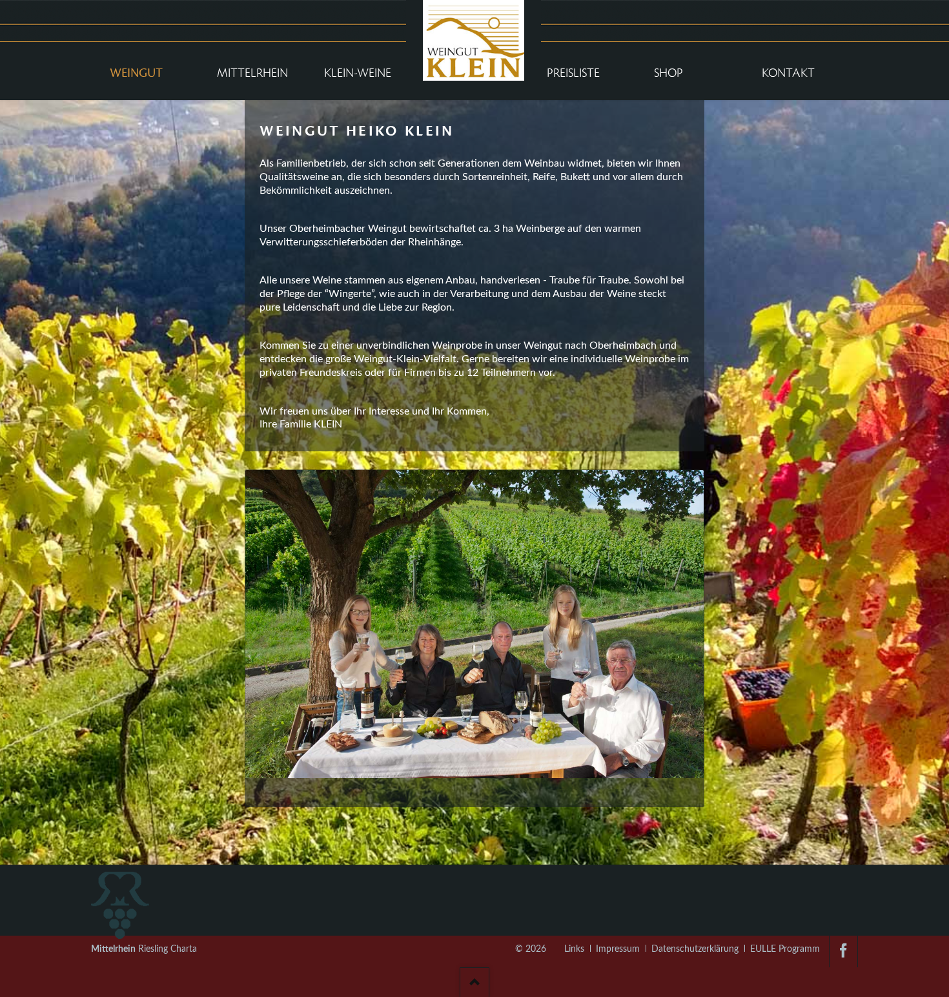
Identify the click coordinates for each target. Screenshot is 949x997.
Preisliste (573, 73)
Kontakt (788, 73)
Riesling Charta (144, 949)
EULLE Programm (785, 949)
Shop (668, 73)
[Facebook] (843, 951)
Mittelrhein (252, 73)
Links (574, 949)
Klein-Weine (357, 73)
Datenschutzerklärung (695, 949)
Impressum (618, 949)
